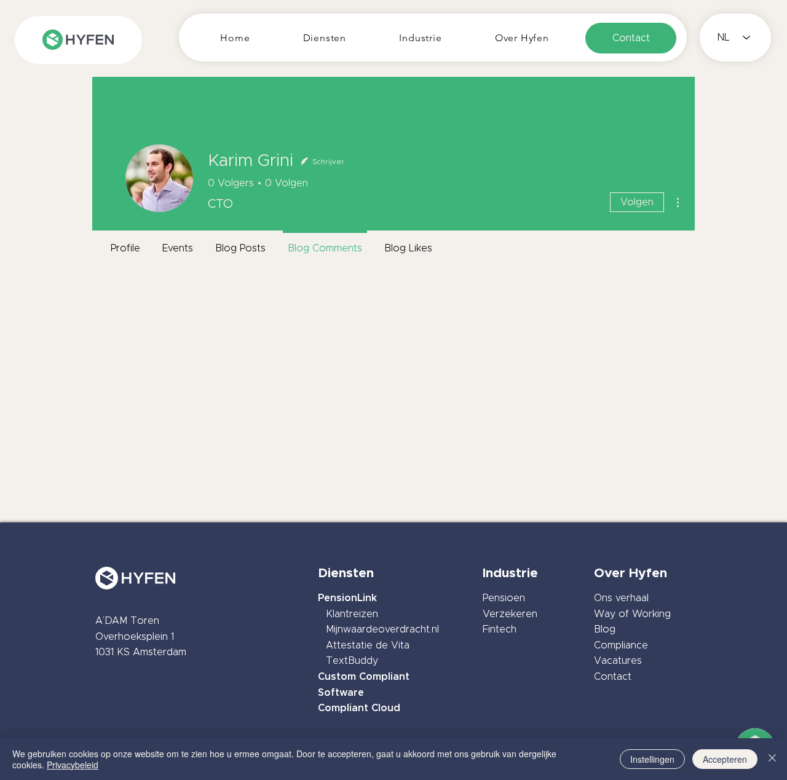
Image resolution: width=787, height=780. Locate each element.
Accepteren (725, 759)
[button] (325, 38)
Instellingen (652, 759)
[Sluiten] (772, 759)
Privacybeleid (72, 764)
